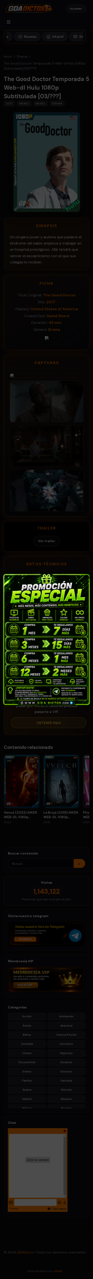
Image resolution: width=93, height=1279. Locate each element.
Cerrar (86, 577)
